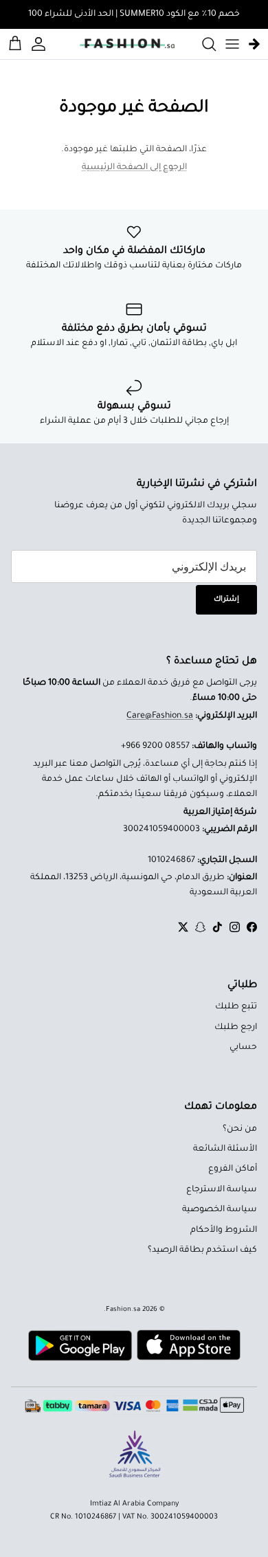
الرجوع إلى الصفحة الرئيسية (134, 168)
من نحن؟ (240, 1129)
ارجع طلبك (235, 1028)
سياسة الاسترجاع (221, 1190)
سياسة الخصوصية (219, 1210)
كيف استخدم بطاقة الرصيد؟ (202, 1250)
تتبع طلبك (236, 1007)
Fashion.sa (123, 1310)
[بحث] (202, 44)
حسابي (243, 1047)
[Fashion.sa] (127, 44)
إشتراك (226, 599)
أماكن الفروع (232, 1169)
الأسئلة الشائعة (225, 1149)
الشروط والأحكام (223, 1230)
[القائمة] (232, 44)
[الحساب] (40, 44)
